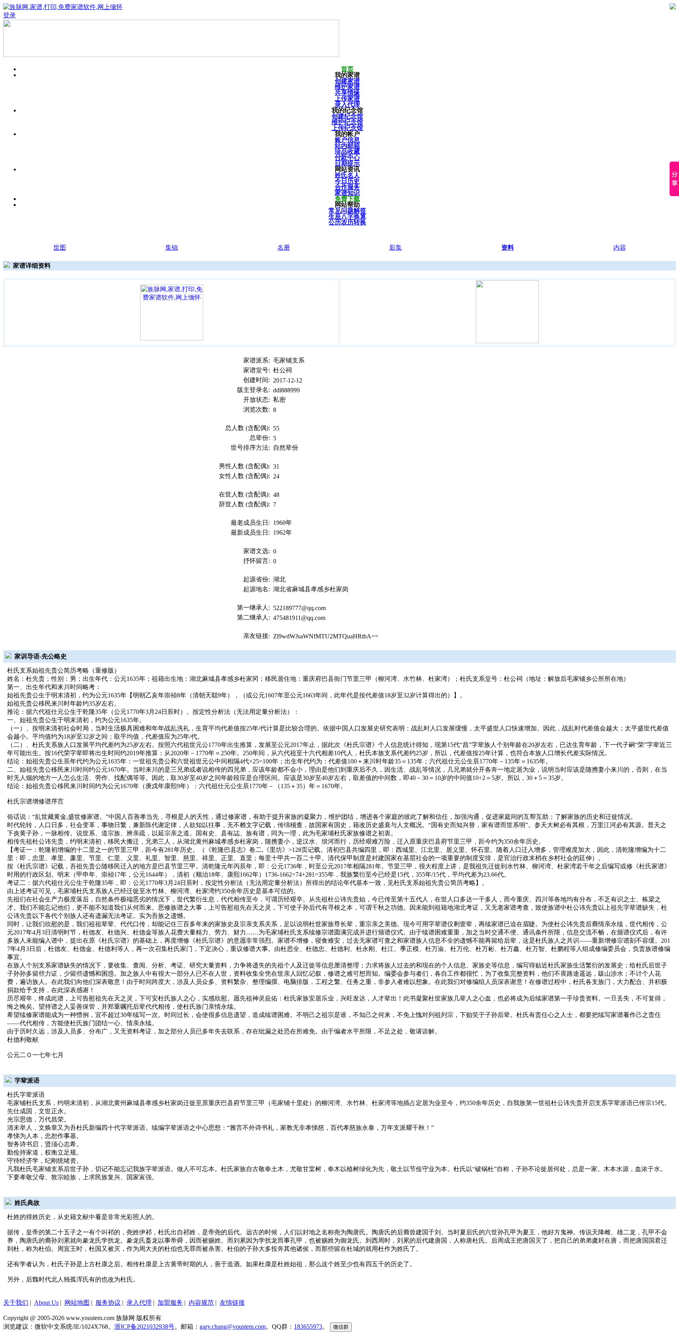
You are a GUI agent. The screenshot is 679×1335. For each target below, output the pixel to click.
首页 (347, 69)
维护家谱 (347, 86)
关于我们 (15, 1302)
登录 (9, 15)
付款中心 (347, 157)
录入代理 (347, 104)
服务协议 (108, 1302)
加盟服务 (170, 1302)
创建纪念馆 (347, 116)
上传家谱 (347, 98)
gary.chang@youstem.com (233, 1326)
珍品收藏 (347, 151)
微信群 (341, 1327)
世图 (59, 247)
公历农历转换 (347, 222)
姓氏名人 (347, 175)
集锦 (171, 247)
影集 (395, 247)
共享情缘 (347, 92)
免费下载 (347, 198)
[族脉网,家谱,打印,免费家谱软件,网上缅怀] (171, 312)
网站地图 (77, 1302)
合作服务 (347, 187)
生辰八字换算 (347, 216)
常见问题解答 (347, 210)
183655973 (308, 1326)
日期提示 (347, 163)
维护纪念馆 (347, 122)
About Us (46, 1302)
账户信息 (347, 139)
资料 (507, 247)
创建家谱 (347, 80)
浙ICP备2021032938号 (144, 1326)
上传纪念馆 (347, 128)
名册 (283, 247)
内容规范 (201, 1302)
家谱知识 (347, 192)
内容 (619, 247)
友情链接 (232, 1302)
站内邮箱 (347, 145)
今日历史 (347, 181)
